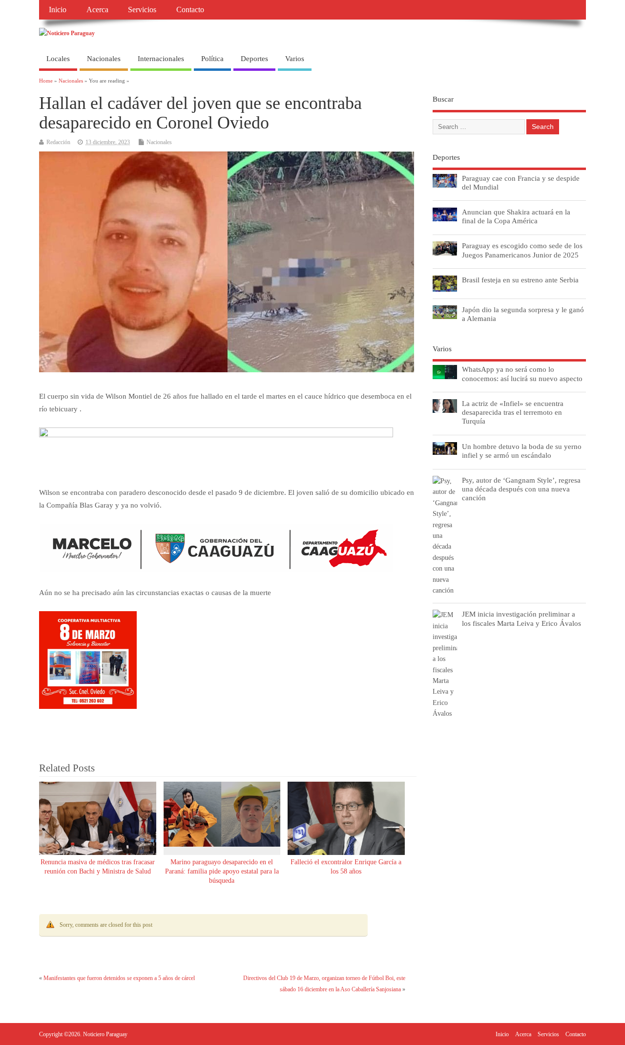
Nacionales (104, 59)
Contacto (190, 9)
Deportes (254, 59)
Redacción (58, 142)
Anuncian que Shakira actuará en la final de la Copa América (516, 216)
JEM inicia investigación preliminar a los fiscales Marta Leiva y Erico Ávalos (521, 618)
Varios (294, 59)
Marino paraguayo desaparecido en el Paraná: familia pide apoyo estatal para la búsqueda (222, 871)
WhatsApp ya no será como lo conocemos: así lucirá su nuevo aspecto (522, 373)
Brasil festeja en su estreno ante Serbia (520, 280)
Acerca (97, 9)
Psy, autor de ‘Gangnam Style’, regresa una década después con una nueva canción (521, 489)
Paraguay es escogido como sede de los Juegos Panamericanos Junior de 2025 (522, 249)
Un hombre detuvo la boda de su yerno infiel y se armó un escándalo (522, 450)
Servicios (142, 9)
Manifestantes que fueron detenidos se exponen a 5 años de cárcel (119, 978)
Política (212, 59)
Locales (58, 59)
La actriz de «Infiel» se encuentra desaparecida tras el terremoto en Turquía (512, 412)
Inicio (57, 9)
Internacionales (161, 59)
